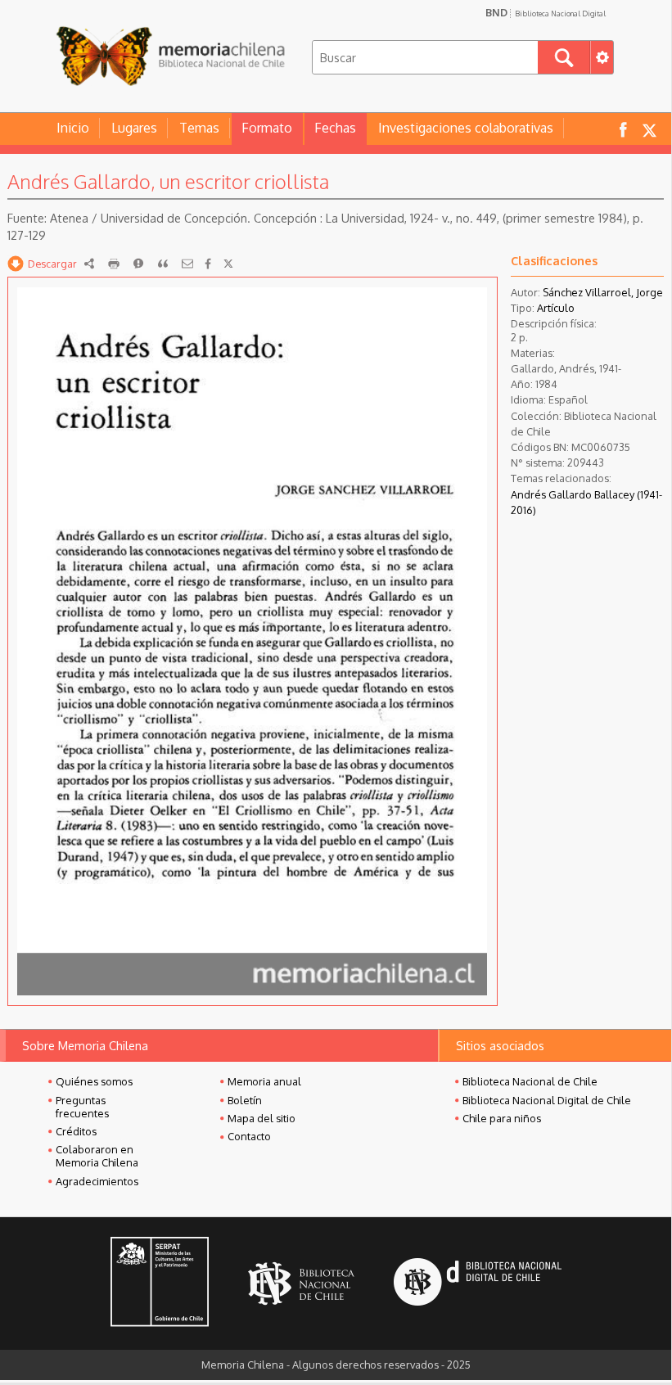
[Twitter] (228, 263)
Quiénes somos (94, 1081)
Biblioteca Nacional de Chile (530, 1081)
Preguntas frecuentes (82, 1107)
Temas (199, 128)
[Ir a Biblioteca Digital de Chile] (477, 1284)
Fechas (335, 128)
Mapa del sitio (261, 1118)
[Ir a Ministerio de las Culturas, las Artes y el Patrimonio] (159, 1283)
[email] (187, 263)
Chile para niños (501, 1118)
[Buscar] (564, 57)
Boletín (245, 1100)
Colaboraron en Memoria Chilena (97, 1156)
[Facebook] (208, 263)
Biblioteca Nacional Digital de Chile (546, 1100)
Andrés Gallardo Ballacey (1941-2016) (586, 502)
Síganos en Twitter (649, 129)
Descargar (52, 263)
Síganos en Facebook (623, 129)
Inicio (72, 128)
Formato (266, 128)
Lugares (134, 128)
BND (545, 12)
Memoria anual (264, 1081)
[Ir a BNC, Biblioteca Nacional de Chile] (301, 1284)
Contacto (249, 1136)
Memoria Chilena (170, 55)
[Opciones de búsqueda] (601, 57)
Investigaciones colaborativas (465, 128)
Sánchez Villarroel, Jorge (603, 292)
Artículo (556, 307)
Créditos (76, 1131)
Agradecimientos (97, 1181)
